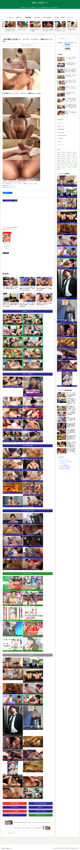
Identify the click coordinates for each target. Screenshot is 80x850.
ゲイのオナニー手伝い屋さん (66, 461)
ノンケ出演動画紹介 (64, 465)
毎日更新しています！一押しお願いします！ (68, 42)
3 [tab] (41, 34)
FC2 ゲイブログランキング (67, 46)
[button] (77, 38)
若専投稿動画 (6, 253)
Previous (1, 26)
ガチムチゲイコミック (65, 459)
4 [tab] (42, 34)
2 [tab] (39, 34)
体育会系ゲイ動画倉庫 (65, 467)
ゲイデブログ (63, 463)
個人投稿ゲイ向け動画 (65, 468)
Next (78, 26)
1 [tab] (37, 34)
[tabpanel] (9, 26)
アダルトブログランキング (67, 50)
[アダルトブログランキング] (67, 48)
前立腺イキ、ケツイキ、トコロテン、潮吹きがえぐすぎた (7, 245)
